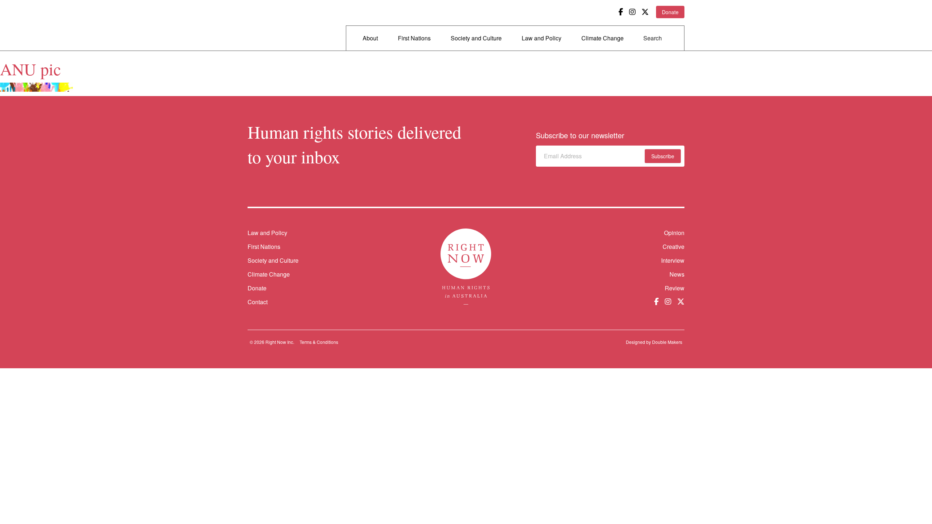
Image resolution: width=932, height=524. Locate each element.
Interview (672, 260)
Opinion (674, 233)
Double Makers (667, 342)
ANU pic (30, 68)
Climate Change (602, 38)
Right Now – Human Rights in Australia (275, 25)
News (677, 274)
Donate (670, 12)
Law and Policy (541, 38)
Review (674, 288)
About (370, 38)
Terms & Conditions (319, 342)
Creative (673, 246)
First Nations (414, 38)
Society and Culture (476, 38)
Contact (258, 302)
